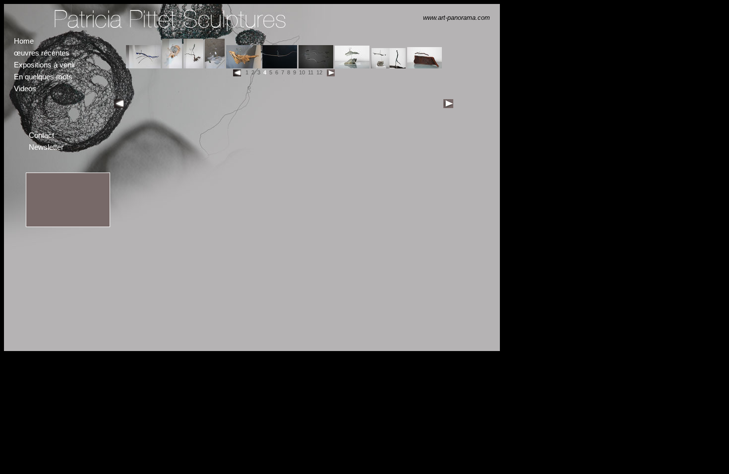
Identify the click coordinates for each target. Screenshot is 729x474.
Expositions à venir (44, 64)
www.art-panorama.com (456, 17)
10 (302, 72)
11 (310, 72)
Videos (25, 88)
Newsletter (46, 147)
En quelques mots (43, 76)
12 (319, 72)
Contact (41, 135)
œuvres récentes (41, 53)
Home (24, 41)
